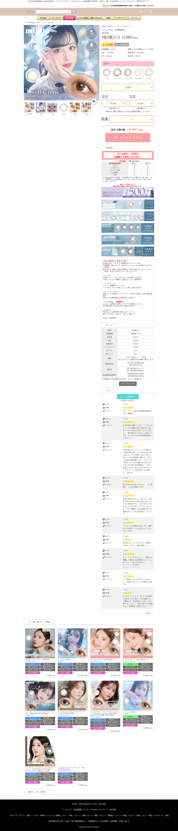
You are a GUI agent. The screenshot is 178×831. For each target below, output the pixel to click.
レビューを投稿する (128, 397)
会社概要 (113, 821)
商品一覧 (34, 22)
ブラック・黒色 (80, 815)
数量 (105, 119)
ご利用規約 (91, 821)
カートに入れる (130, 137)
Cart (94, 804)
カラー (106, 63)
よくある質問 (103, 821)
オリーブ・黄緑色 (106, 815)
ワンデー (86, 809)
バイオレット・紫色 (161, 815)
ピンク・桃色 (93, 815)
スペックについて (128, 384)
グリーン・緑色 (121, 815)
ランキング (66, 809)
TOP (27, 22)
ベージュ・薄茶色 (53, 815)
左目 (105, 96)
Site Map (102, 804)
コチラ (114, 181)
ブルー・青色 (147, 815)
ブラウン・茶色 (24, 815)
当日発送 (112, 809)
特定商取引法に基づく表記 (59, 821)
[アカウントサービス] (150, 11)
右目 (132, 96)
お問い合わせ (124, 821)
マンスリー (103, 809)
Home (74, 804)
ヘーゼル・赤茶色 (38, 815)
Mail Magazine (85, 804)
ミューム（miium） (47, 22)
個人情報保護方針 (78, 821)
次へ (148, 613)
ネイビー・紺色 (134, 815)
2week (94, 809)
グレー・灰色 (67, 815)
